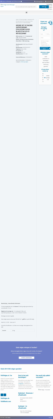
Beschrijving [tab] (4, 303)
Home (17, 19)
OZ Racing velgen (23, 19)
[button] (26, 12)
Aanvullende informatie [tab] (14, 303)
